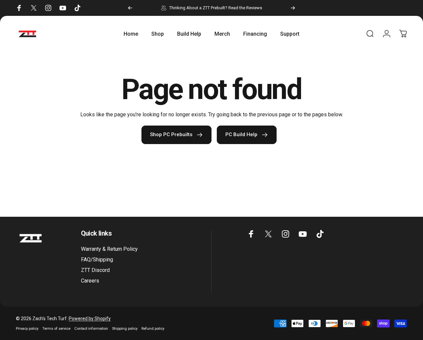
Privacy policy (27, 328)
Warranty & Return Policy (109, 249)
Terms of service (56, 328)
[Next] (293, 8)
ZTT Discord (95, 270)
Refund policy (152, 328)
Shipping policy (124, 328)
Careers (90, 281)
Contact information (91, 328)
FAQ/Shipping (97, 259)
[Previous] (130, 8)
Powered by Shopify (90, 318)
